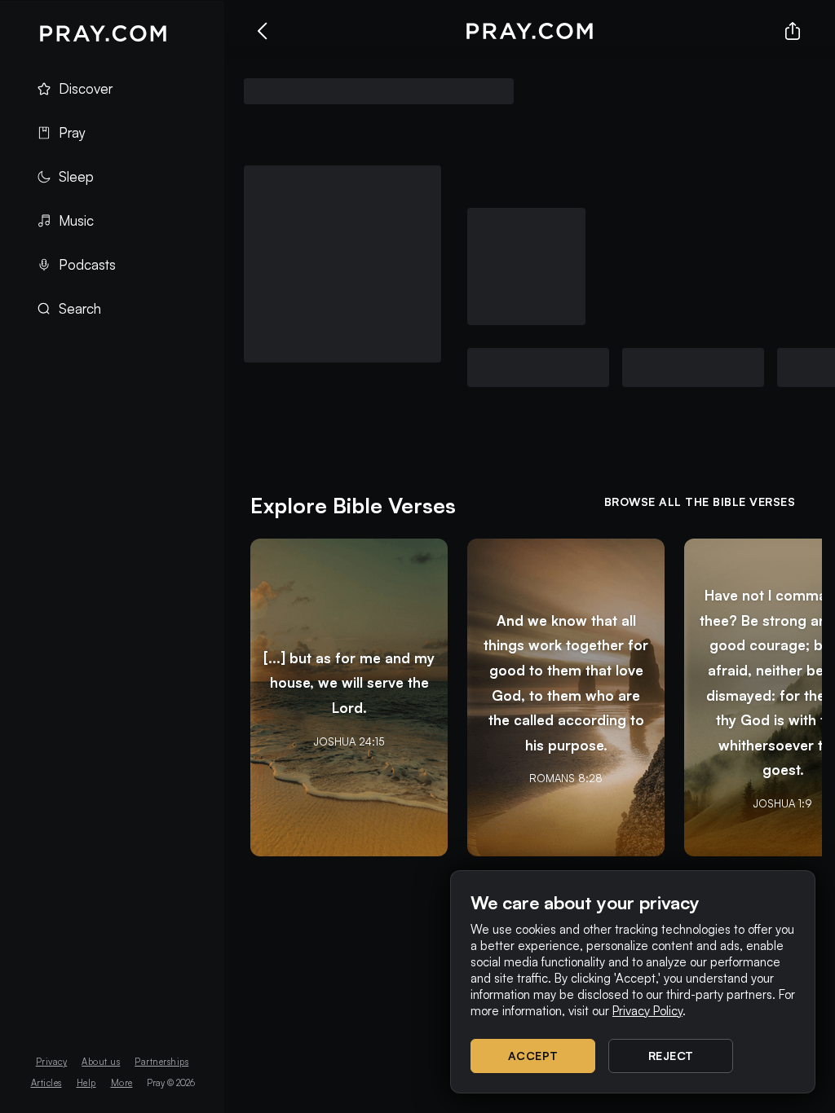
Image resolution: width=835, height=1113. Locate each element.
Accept (533, 1055)
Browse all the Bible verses (700, 501)
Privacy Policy (647, 1010)
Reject (671, 1055)
